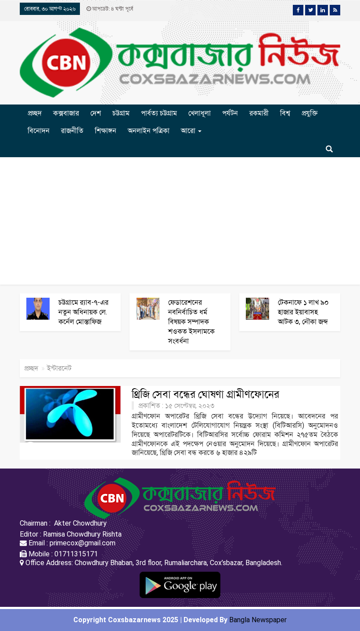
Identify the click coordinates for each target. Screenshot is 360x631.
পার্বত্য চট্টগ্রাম (159, 113)
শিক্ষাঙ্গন (105, 130)
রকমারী (259, 113)
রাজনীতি (72, 130)
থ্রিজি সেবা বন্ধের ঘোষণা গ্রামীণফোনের (205, 394)
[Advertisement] (180, 223)
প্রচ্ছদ (35, 113)
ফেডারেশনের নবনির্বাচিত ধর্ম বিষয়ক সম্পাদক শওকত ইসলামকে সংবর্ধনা (191, 321)
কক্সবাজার (66, 113)
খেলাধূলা (199, 113)
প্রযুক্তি (309, 113)
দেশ (95, 113)
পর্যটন (230, 113)
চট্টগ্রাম (121, 113)
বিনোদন (39, 130)
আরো (189, 130)
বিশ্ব (285, 113)
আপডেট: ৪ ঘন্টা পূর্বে (112, 8)
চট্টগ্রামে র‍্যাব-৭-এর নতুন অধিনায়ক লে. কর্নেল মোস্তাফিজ (83, 312)
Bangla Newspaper (258, 620)
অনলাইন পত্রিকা (148, 130)
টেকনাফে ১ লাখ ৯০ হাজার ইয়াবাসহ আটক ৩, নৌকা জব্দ (303, 312)
